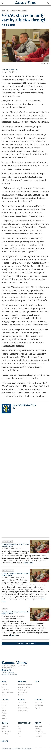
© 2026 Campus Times (8, 749)
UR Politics (5, 690)
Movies (4, 713)
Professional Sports (24, 708)
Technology (22, 690)
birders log (7, 541)
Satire (3, 728)
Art (2, 708)
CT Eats (4, 705)
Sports (5, 11)
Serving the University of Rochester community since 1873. (14, 666)
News (4, 681)
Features (22, 681)
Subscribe (38, 736)
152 (19, 733)
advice (4, 609)
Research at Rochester (25, 684)
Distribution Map (40, 733)
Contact (37, 728)
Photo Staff (45, 63)
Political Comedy (7, 731)
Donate (5, 741)
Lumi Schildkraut (11, 70)
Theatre (4, 718)
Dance (4, 710)
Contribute (38, 726)
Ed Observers (39, 705)
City (3, 687)
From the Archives (24, 687)
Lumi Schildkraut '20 (24, 405)
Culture (5, 700)
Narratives (5, 726)
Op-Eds (37, 708)
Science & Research (8, 692)
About (38, 723)
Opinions (39, 700)
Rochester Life (22, 692)
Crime (3, 695)
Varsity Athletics (18, 11)
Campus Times (25, 2)
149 (19, 726)
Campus (4, 684)
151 (19, 731)
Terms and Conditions (24, 749)
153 (19, 736)
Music (3, 715)
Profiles (20, 695)
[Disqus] (25, 446)
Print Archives (24, 723)
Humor (5, 723)
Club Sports (22, 705)
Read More (28, 563)
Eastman (4, 703)
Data (37, 681)
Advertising (38, 731)
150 (19, 728)
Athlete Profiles (23, 703)
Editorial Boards (40, 703)
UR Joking (5, 733)
